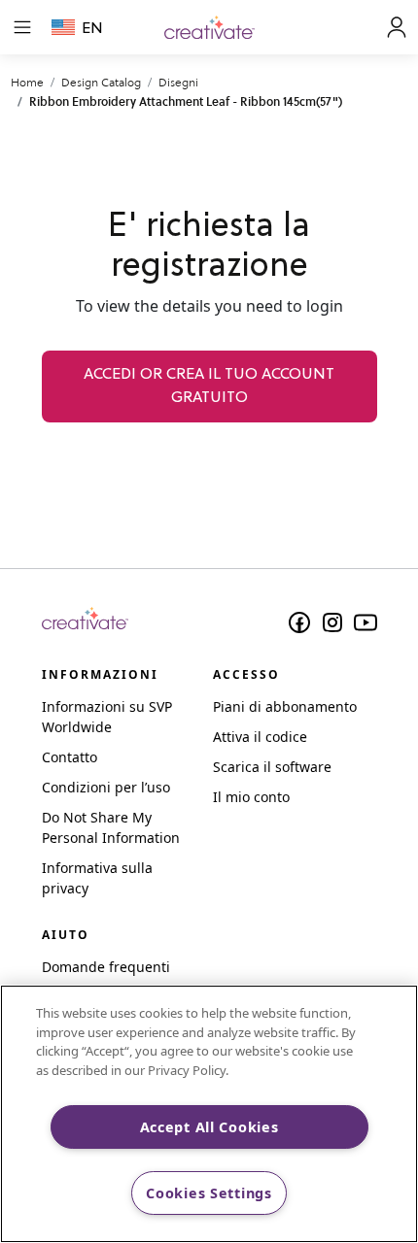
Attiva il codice (260, 736)
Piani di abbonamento (285, 706)
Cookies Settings (209, 1193)
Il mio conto (251, 797)
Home (27, 82)
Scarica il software (272, 766)
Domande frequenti (106, 966)
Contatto (69, 757)
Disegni (178, 82)
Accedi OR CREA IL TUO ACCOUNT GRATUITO (209, 386)
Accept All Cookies (209, 1127)
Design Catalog (101, 82)
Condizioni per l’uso (106, 787)
